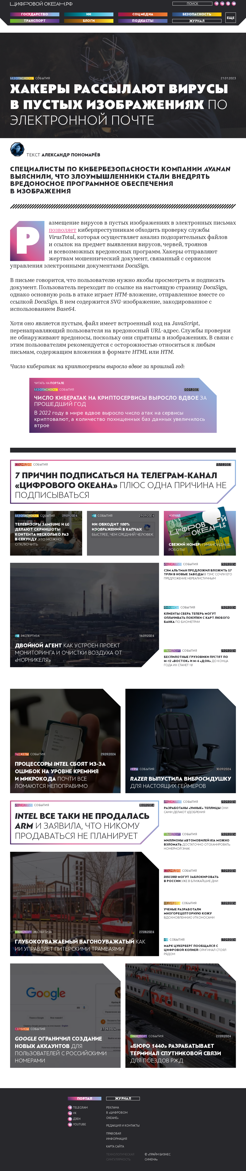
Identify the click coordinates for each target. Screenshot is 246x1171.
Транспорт (35, 21)
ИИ (88, 14)
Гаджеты (22, 754)
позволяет (62, 230)
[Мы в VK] (222, 3)
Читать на (49, 383)
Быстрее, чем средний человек (122, 529)
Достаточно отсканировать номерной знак (197, 844)
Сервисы (22, 1029)
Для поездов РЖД (175, 1053)
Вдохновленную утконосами (189, 913)
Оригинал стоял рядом (195, 950)
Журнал (196, 21)
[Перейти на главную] (41, 3)
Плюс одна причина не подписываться (121, 485)
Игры (134, 769)
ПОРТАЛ (84, 1098)
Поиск (192, 4)
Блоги (89, 21)
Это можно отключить (42, 534)
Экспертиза (30, 636)
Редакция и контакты (123, 1125)
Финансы (171, 607)
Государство (34, 14)
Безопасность (197, 14)
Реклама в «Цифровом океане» (117, 1113)
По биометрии (197, 618)
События (42, 78)
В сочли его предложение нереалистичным (198, 574)
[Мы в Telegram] (216, 3)
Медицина (172, 903)
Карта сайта (115, 1146)
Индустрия (173, 564)
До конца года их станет (196, 661)
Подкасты (142, 21)
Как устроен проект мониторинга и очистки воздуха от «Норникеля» (68, 653)
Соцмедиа (142, 14)
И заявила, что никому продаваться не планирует (82, 826)
